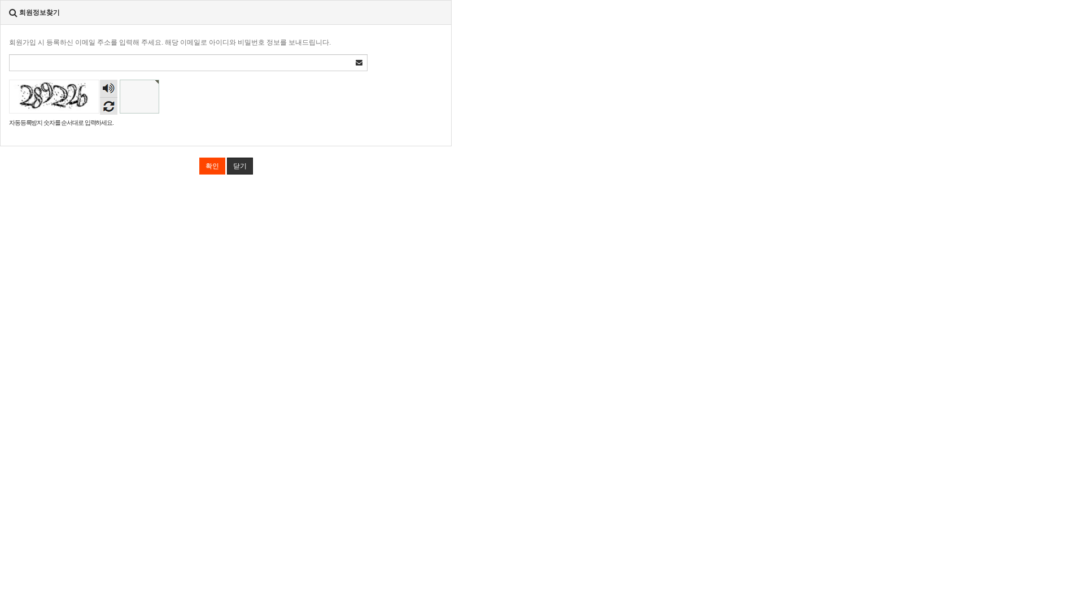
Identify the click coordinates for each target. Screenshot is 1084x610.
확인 (212, 166)
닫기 (240, 166)
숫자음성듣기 (109, 89)
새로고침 (108, 106)
